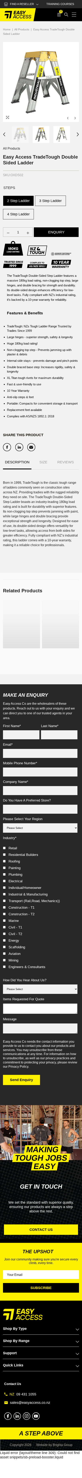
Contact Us (12, 1384)
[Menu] (74, 14)
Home (7, 29)
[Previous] (67, 118)
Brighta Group (62, 1445)
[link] (21, 655)
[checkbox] (40, 908)
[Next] (75, 118)
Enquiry (56, 232)
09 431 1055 (26, 1394)
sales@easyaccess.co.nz (30, 1403)
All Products (21, 29)
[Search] (66, 14)
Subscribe (41, 1288)
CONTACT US (41, 1230)
